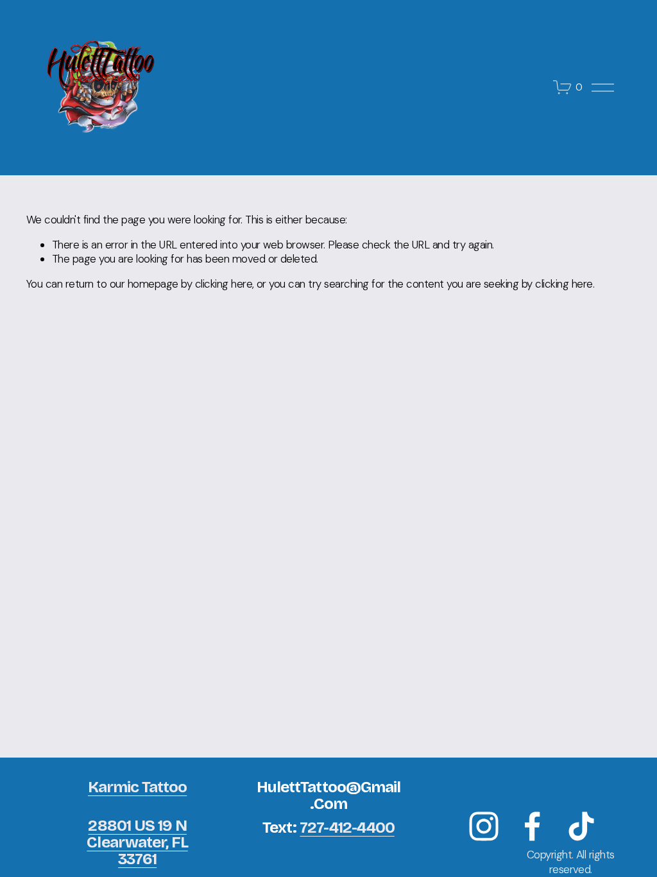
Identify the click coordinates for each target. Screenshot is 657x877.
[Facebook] (532, 826)
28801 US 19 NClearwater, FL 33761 (137, 842)
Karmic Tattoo (137, 787)
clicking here (223, 284)
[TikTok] (581, 826)
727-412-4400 (347, 827)
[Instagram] (483, 826)
